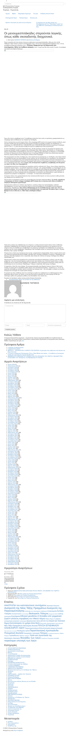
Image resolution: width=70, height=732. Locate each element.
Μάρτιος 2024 (11, 396)
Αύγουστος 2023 (12, 406)
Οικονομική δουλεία (30, 626)
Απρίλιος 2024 (12, 395)
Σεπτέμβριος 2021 (13, 439)
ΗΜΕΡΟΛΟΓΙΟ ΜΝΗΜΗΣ (15, 668)
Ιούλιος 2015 (11, 542)
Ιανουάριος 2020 (12, 468)
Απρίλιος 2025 (12, 377)
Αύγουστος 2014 (12, 551)
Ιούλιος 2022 (11, 425)
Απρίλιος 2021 (12, 447)
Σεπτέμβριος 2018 (13, 492)
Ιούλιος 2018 (11, 494)
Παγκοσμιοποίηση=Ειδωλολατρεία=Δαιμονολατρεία (43, 628)
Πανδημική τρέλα (23, 631)
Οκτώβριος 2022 (12, 421)
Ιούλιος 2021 (11, 442)
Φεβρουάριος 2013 (13, 561)
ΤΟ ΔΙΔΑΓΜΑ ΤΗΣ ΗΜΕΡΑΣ (16, 707)
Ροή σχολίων (11, 724)
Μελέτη (10, 680)
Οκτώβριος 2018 (12, 490)
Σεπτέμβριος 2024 (13, 387)
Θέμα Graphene (18, 730)
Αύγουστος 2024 (12, 389)
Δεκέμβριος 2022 (12, 418)
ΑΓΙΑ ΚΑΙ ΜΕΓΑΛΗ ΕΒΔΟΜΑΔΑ (17, 648)
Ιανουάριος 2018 (12, 503)
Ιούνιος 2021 (11, 444)
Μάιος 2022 (11, 428)
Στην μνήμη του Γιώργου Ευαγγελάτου (31, 593)
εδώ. (23, 340)
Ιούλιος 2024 (11, 390)
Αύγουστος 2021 (12, 441)
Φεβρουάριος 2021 (13, 450)
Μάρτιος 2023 (11, 413)
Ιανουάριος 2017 (12, 521)
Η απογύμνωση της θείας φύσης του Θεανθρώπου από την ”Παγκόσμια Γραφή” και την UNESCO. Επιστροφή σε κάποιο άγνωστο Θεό (49, 25)
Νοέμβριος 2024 (12, 384)
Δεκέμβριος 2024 (12, 383)
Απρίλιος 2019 (12, 481)
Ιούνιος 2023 (11, 409)
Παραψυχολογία (12, 693)
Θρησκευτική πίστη (33, 621)
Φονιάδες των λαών (30, 638)
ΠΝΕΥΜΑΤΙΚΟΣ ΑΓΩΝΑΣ (15, 694)
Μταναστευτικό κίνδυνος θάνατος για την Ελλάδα (22, 681)
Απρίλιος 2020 (12, 464)
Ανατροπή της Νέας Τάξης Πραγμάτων (25, 608)
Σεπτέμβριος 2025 (13, 371)
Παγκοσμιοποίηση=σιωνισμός (10, 630)
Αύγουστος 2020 (12, 458)
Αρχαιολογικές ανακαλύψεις (16, 651)
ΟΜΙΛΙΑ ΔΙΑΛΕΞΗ (13, 687)
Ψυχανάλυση (44, 638)
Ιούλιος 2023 (11, 408)
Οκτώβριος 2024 (12, 386)
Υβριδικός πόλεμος (24, 635)
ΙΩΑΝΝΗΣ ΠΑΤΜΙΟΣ (20, 40)
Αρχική (8, 13)
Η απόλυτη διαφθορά (14, 665)
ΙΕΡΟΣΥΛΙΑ (45, 621)
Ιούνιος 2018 (11, 496)
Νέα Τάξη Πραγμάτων (13, 626)
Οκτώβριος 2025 (12, 370)
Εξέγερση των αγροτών (14, 658)
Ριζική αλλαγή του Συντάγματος (17, 701)
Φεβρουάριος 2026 (13, 366)
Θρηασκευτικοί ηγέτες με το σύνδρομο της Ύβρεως (22, 670)
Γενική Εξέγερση (12, 654)
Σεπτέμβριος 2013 (13, 560)
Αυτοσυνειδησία (25, 613)
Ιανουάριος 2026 (12, 367)
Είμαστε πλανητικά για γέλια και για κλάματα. (18, 22)
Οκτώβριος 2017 (12, 507)
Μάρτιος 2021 (11, 448)
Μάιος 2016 (11, 532)
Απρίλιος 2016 (12, 534)
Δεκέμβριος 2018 (12, 487)
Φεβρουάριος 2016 (13, 536)
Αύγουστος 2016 (12, 528)
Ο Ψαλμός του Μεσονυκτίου (15, 347)
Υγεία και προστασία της (41, 635)
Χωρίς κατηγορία (12, 712)
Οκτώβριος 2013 (12, 558)
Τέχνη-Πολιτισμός (13, 704)
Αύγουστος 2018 (12, 493)
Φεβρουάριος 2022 (13, 432)
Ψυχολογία (11, 714)
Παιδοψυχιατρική (12, 690)
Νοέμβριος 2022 (12, 419)
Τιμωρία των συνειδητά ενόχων (16, 706)
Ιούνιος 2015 (11, 544)
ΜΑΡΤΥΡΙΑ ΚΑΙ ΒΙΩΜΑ (14, 678)
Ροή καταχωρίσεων (13, 723)
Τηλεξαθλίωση (14, 635)
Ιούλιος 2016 (11, 529)
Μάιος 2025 (11, 376)
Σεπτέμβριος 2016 (13, 526)
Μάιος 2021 (11, 445)
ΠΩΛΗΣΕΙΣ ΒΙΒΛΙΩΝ (14, 700)
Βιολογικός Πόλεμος (39, 613)
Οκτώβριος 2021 (12, 438)
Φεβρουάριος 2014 (13, 554)
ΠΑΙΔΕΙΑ (10, 688)
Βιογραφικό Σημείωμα (24, 13)
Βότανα (10, 652)
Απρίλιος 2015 (12, 545)
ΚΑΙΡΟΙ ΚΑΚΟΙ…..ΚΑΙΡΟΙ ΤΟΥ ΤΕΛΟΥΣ (19, 674)
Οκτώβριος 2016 (12, 525)
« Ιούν (6, 584)
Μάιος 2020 (11, 463)
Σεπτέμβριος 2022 (13, 422)
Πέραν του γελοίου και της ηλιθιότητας (29, 279)
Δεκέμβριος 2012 (12, 564)
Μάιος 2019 (11, 480)
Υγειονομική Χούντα (13, 710)
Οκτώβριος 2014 (12, 549)
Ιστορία (10, 672)
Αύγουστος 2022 (12, 424)
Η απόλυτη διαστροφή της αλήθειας (18, 664)
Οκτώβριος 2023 (12, 403)
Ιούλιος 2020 (11, 460)
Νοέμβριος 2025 (12, 369)
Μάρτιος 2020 (11, 466)
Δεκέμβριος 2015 (12, 539)
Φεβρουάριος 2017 (13, 519)
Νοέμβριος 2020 (12, 454)
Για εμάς (35, 13)
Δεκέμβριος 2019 (12, 470)
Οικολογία (10, 684)
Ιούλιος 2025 (11, 373)
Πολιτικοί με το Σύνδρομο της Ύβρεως (18, 697)
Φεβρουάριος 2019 (13, 484)
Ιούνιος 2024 (11, 392)
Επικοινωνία (33, 18)
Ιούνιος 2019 (11, 479)
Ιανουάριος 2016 (12, 538)
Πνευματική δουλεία (13, 633)
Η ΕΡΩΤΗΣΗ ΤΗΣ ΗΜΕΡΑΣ (15, 667)
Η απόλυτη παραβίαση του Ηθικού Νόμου (27, 618)
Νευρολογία (11, 683)
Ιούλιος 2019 (11, 477)
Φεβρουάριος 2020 (13, 467)
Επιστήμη (10, 661)
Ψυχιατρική (50, 638)
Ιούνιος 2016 (11, 531)
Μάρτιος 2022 (11, 431)
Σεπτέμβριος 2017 (13, 509)
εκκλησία (56, 638)
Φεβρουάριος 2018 (13, 502)
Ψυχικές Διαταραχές (13, 713)
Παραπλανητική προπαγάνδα (44, 630)
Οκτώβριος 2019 (12, 473)
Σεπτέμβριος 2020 (13, 457)
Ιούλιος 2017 (11, 512)
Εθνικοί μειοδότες (28, 616)
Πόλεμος (44, 633)
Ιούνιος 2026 (11, 364)
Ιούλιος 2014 (11, 552)
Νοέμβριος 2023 (12, 402)
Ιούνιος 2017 (11, 513)
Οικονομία (10, 685)
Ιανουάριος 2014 (12, 555)
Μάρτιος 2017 (11, 518)
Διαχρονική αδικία (53, 613)
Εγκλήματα (15, 616)
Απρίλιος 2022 (12, 429)
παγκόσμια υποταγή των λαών (20, 640)
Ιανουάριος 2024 (12, 399)
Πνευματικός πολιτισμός (31, 633)
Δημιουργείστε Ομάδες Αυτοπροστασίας (19, 655)
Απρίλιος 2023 (12, 412)
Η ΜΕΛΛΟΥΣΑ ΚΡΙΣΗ (14, 349)
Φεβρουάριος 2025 (13, 380)
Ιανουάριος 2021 (12, 451)
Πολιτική (10, 696)
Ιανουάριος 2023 (12, 416)
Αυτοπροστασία (13, 279)
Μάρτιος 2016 (11, 535)
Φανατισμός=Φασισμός (12, 638)
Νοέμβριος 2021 (12, 437)
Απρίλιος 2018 (12, 499)
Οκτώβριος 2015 (12, 541)
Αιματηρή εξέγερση (53, 605)
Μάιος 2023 (11, 411)
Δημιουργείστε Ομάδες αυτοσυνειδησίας (19, 656)
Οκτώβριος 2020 (12, 455)
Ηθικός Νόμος (50, 619)
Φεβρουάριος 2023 (13, 415)
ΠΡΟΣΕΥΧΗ (11, 698)
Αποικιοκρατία (52, 611)
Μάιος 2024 (11, 393)
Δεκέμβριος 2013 (12, 557)
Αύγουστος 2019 (12, 476)
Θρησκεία (10, 671)
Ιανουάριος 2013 (12, 562)
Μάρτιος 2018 (11, 500)
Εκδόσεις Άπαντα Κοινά (47, 13)
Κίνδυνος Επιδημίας (34, 40)
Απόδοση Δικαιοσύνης (14, 649)
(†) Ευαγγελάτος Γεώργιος (10, 7)
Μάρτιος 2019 (11, 483)
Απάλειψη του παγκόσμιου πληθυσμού (36, 611)
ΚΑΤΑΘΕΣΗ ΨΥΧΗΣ (13, 675)
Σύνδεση (10, 721)
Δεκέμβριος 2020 (12, 452)
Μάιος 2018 (11, 497)
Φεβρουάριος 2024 (13, 397)
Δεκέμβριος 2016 (12, 522)
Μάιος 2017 (11, 515)
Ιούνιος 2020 (11, 461)
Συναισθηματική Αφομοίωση (53, 633)
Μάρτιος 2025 (11, 379)
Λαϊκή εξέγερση (59, 623)
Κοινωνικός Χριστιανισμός (47, 623)
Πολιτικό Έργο (23, 18)
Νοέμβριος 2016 (12, 523)
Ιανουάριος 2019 (12, 486)
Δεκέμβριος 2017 (12, 505)
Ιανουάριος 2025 (12, 382)
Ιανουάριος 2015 (12, 547)
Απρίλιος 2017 (12, 516)
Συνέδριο (10, 703)
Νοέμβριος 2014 (12, 548)
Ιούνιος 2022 (11, 426)
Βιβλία (14, 13)
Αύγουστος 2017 (12, 510)
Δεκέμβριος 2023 (12, 400)
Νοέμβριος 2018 (12, 489)
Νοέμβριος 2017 (12, 506)
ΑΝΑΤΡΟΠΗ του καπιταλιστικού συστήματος (25, 605)
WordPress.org (12, 726)
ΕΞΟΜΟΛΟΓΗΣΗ (13, 659)
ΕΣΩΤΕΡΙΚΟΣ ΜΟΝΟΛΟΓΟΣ (16, 662)
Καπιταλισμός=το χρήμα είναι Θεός (25, 623)
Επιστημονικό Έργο (11, 18)
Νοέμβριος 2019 (12, 471)
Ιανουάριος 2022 (12, 434)
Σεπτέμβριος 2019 (13, 474)
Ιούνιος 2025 (11, 374)
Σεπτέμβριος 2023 (13, 405)
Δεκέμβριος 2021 (12, 435)
